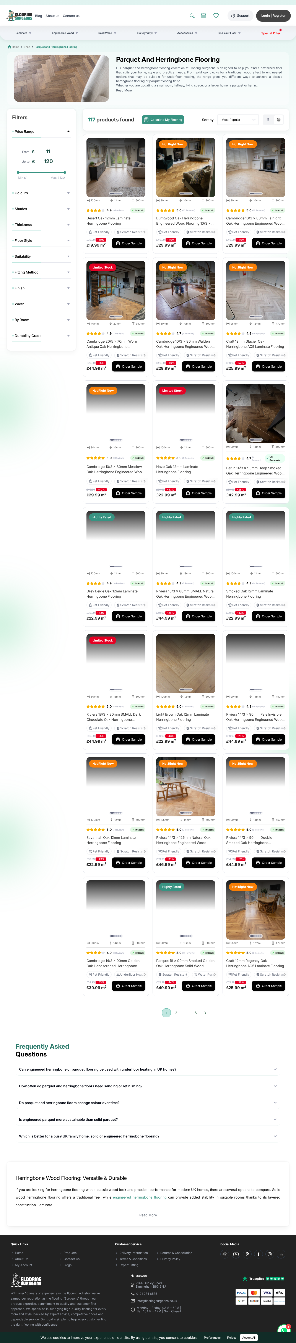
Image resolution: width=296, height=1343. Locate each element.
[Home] (19, 16)
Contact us (71, 16)
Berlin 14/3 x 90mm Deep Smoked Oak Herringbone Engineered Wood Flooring (255, 471)
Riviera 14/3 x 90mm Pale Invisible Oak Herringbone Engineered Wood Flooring (255, 717)
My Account (23, 1265)
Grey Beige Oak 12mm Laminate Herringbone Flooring (112, 594)
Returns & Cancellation (176, 1253)
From (25, 152)
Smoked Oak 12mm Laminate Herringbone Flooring (249, 594)
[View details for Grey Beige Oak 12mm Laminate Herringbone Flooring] (116, 540)
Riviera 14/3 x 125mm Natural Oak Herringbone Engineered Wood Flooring (183, 840)
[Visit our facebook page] (258, 1254)
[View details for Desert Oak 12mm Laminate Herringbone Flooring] (116, 167)
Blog (38, 16)
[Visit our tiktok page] (224, 1254)
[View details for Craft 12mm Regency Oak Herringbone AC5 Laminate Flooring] (255, 910)
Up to (25, 161)
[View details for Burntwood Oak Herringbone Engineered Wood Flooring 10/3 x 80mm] (185, 167)
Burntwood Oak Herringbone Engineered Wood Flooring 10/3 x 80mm (183, 221)
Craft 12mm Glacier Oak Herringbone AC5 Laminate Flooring (255, 344)
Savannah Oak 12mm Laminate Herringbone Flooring (111, 840)
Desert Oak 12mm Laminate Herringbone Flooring (108, 220)
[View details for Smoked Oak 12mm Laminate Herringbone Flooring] (255, 540)
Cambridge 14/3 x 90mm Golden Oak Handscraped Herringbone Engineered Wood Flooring (113, 963)
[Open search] (192, 16)
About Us (21, 1259)
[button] (112, 193)
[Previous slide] (90, 167)
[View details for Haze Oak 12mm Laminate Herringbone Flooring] (185, 413)
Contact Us (72, 1259)
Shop (27, 46)
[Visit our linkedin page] (281, 1254)
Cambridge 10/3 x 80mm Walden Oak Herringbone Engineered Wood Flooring (185, 344)
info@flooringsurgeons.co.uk (157, 1301)
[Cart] (203, 15)
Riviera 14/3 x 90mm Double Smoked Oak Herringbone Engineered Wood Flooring (249, 840)
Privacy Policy (170, 1259)
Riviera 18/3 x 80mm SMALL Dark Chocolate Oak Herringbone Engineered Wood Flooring (113, 717)
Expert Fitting (128, 1265)
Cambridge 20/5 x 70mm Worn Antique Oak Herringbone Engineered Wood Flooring (111, 344)
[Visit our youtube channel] (236, 1254)
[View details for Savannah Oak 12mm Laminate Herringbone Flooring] (116, 786)
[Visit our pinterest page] (247, 1254)
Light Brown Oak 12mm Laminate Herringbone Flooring (182, 717)
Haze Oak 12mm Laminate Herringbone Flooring (177, 469)
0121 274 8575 (146, 1293)
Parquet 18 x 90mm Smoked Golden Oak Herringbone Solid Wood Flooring (185, 963)
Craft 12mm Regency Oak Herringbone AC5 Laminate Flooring (255, 963)
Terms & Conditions (133, 1259)
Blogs (68, 1265)
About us (52, 16)
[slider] (18, 172)
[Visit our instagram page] (269, 1254)
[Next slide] (141, 167)
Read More (124, 90)
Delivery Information (133, 1253)
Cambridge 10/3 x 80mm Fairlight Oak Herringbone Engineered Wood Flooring (255, 221)
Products (70, 1253)
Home (15, 46)
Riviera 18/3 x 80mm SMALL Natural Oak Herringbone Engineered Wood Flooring (185, 594)
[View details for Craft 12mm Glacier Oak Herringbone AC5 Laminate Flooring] (255, 290)
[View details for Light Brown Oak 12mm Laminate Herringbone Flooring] (185, 663)
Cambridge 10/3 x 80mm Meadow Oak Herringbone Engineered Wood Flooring (115, 469)
